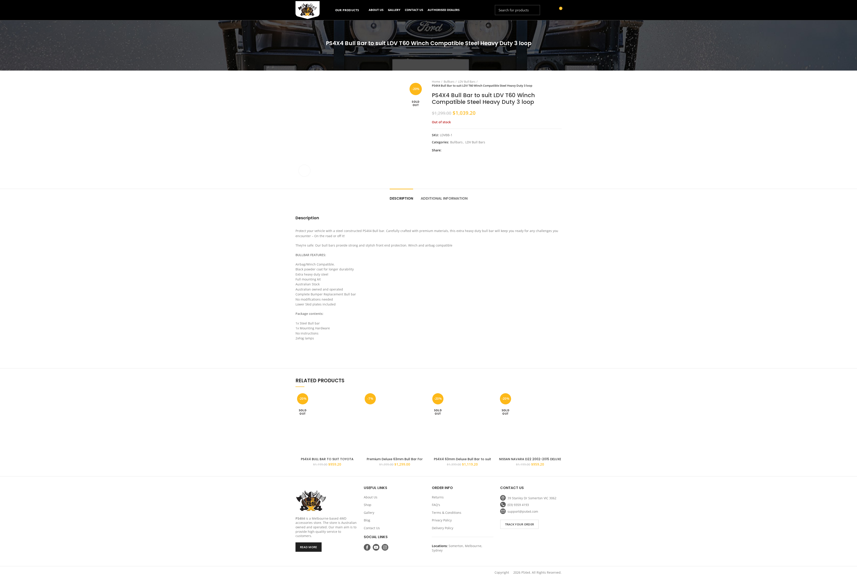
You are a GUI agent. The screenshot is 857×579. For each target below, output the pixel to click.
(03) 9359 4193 (518, 505)
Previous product (550, 83)
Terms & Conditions (446, 512)
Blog (367, 520)
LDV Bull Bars (466, 81)
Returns (438, 497)
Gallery (369, 512)
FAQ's (436, 505)
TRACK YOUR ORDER (519, 524)
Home (436, 81)
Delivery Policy (442, 528)
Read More (308, 547)
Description (401, 198)
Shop (367, 505)
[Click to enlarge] (304, 170)
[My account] (551, 10)
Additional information (444, 198)
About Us (370, 497)
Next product (559, 83)
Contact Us (372, 528)
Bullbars (449, 81)
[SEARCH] (534, 10)
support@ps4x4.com (523, 511)
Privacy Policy (442, 520)
